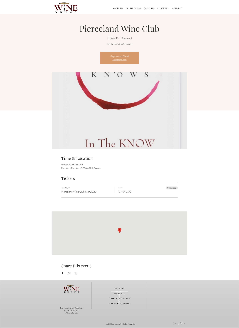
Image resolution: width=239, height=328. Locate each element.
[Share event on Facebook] (62, 273)
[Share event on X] (69, 273)
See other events (119, 59)
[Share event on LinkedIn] (76, 273)
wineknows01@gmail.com (74, 308)
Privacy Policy (179, 323)
